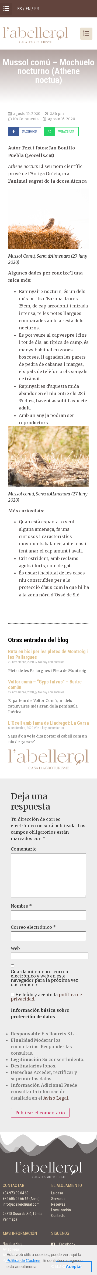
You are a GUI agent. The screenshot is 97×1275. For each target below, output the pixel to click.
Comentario (24, 849)
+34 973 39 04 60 (16, 1193)
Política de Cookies (23, 1260)
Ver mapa (10, 1219)
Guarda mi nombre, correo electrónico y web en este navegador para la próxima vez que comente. (44, 978)
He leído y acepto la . (46, 996)
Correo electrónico (33, 927)
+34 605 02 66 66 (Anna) (21, 1199)
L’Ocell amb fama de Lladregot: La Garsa (48, 723)
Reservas (58, 1204)
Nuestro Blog (12, 1244)
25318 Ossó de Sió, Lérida (22, 1214)
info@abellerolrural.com (21, 1204)
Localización (61, 1210)
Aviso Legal (55, 1098)
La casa (57, 1193)
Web (15, 948)
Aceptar (74, 1266)
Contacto (58, 1215)
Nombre (21, 906)
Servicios (58, 1199)
